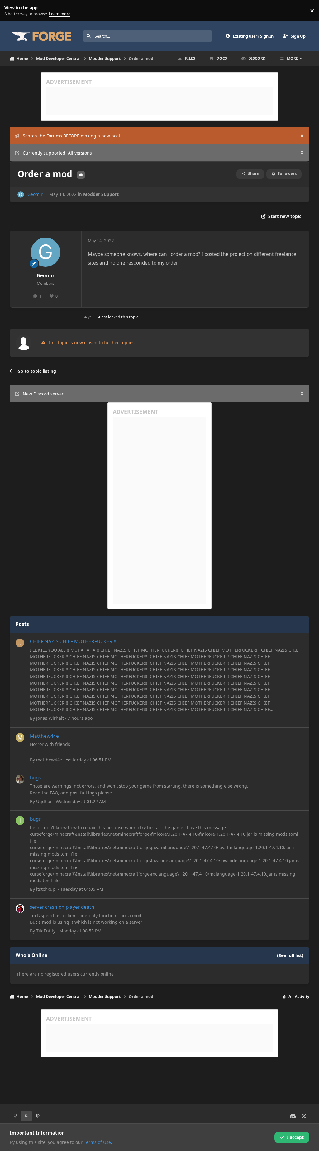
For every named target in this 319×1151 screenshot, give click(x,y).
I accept (295, 1137)
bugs (35, 777)
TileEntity (45, 931)
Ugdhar (44, 801)
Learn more (12, 11)
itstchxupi (46, 889)
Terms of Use (97, 1142)
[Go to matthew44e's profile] (20, 737)
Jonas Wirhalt (50, 718)
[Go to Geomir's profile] (20, 194)
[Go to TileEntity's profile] (20, 908)
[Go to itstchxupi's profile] (20, 820)
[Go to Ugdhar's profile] (20, 779)
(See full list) (290, 955)
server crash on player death (62, 907)
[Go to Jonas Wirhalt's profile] (20, 643)
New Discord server (43, 394)
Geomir (35, 194)
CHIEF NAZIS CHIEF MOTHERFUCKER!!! (73, 641)
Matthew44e (44, 736)
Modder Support (101, 194)
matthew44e (49, 760)
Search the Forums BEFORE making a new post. (72, 136)
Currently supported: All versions (57, 153)
